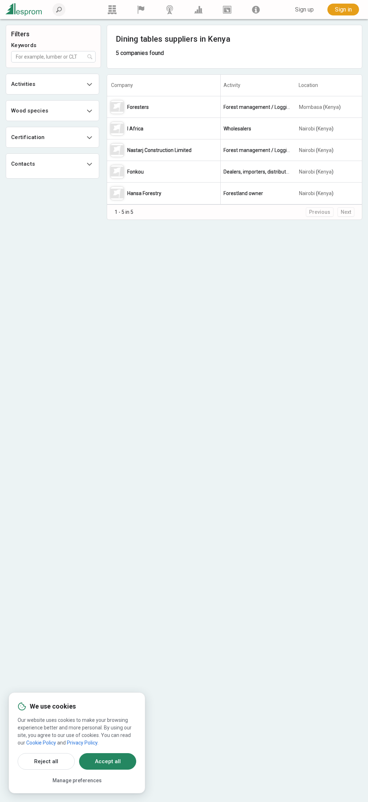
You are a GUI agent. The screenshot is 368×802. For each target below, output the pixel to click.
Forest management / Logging (258, 107)
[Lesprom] (255, 9)
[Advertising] (227, 9)
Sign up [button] (304, 9)
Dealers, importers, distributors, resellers (269, 172)
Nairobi (307, 129)
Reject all (46, 761)
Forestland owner (243, 193)
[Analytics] (198, 9)
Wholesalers (237, 129)
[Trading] (112, 9)
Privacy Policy (82, 743)
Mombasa (310, 107)
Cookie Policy (41, 743)
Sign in (343, 9)
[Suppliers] (140, 9)
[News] (169, 9)
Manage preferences (77, 780)
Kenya (332, 107)
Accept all (108, 761)
